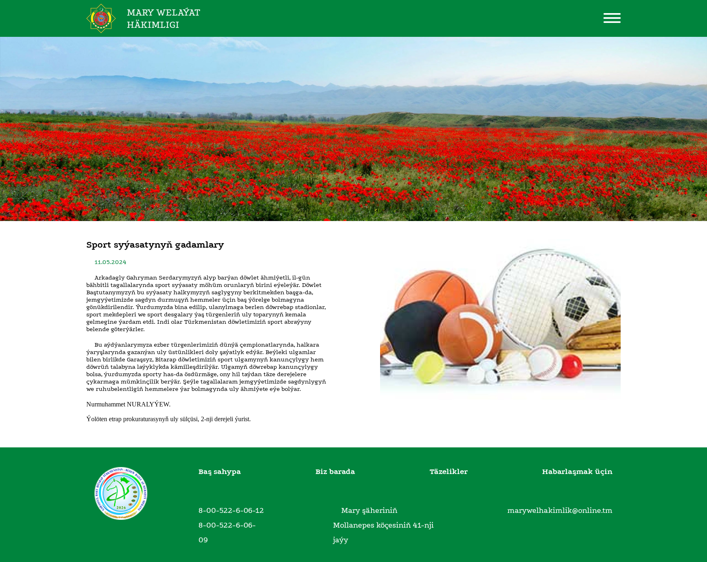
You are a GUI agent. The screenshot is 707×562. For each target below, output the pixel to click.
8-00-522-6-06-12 (231, 510)
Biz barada (335, 471)
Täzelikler (449, 471)
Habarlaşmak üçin (577, 471)
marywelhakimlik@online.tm (559, 510)
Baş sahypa (219, 471)
